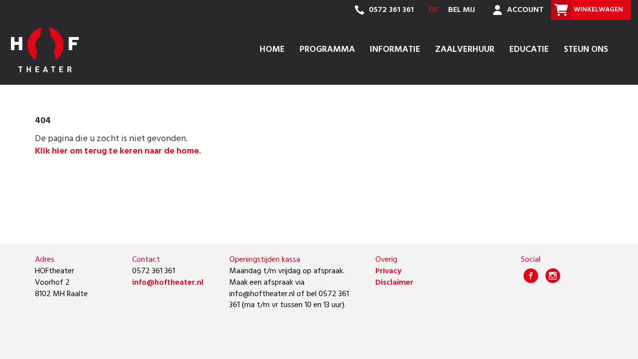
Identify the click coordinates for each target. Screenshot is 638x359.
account (524, 9)
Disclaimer (394, 282)
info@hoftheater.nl (167, 282)
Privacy (388, 271)
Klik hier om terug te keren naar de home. (118, 151)
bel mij (461, 9)
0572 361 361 (390, 9)
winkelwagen (598, 9)
